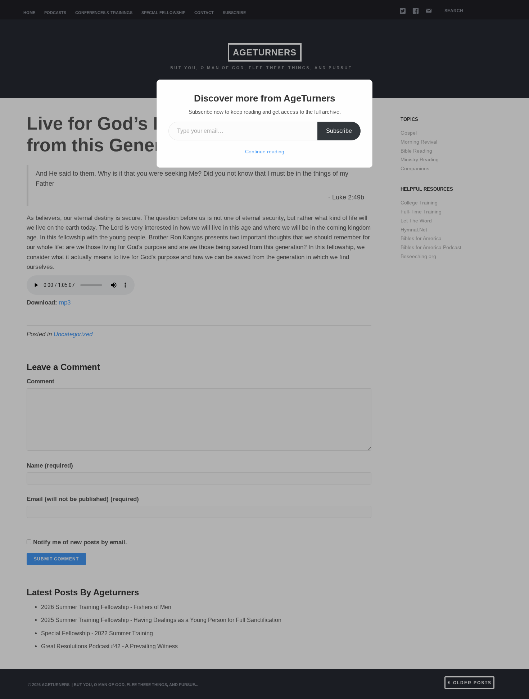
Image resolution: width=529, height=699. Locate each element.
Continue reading (264, 151)
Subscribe (339, 131)
